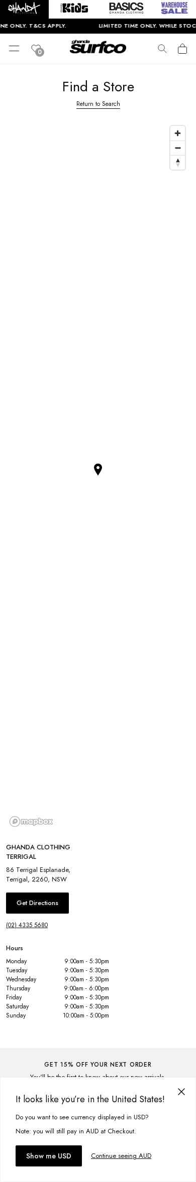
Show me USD (48, 1156)
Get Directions (37, 903)
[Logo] (98, 54)
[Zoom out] (177, 147)
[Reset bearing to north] (177, 162)
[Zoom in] (177, 133)
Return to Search (98, 103)
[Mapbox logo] (31, 821)
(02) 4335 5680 (27, 925)
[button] (24, 9)
